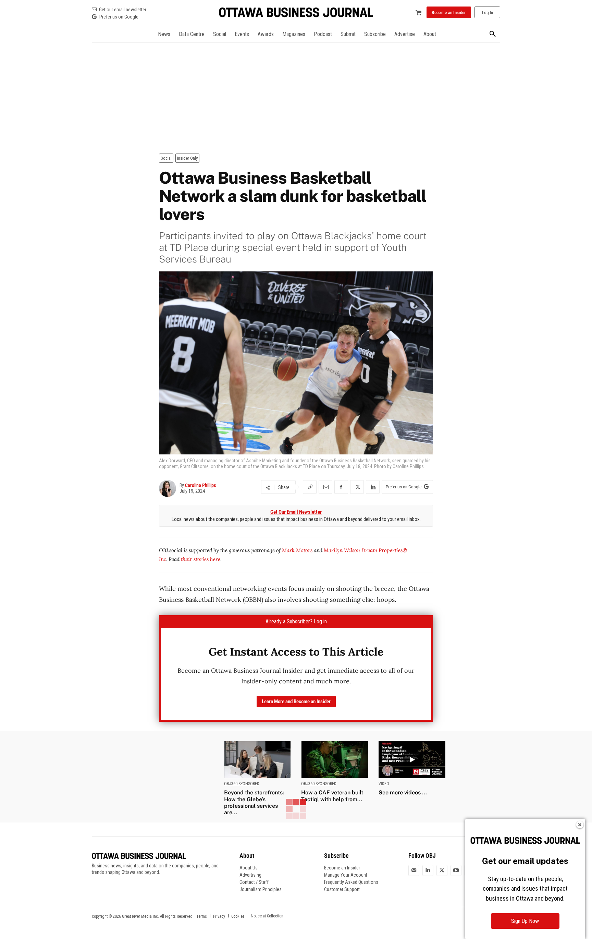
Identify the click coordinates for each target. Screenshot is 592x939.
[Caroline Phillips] (169, 488)
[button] (492, 34)
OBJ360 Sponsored (241, 784)
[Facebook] (341, 487)
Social (166, 158)
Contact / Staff (254, 882)
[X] (357, 487)
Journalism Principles (260, 889)
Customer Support (342, 889)
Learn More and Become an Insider (296, 701)
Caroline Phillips (200, 485)
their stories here (200, 559)
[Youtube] (456, 870)
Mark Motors (297, 550)
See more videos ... (403, 792)
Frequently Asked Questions (351, 882)
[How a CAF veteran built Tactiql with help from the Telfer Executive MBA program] (334, 759)
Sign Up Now (525, 921)
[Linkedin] (373, 487)
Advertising (250, 875)
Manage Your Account (345, 875)
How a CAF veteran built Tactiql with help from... (332, 795)
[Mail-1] (413, 870)
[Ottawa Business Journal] (296, 12)
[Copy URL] (310, 487)
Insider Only (187, 158)
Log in (320, 621)
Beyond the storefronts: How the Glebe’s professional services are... (254, 802)
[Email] (325, 487)
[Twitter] (441, 870)
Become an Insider (342, 867)
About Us (248, 867)
